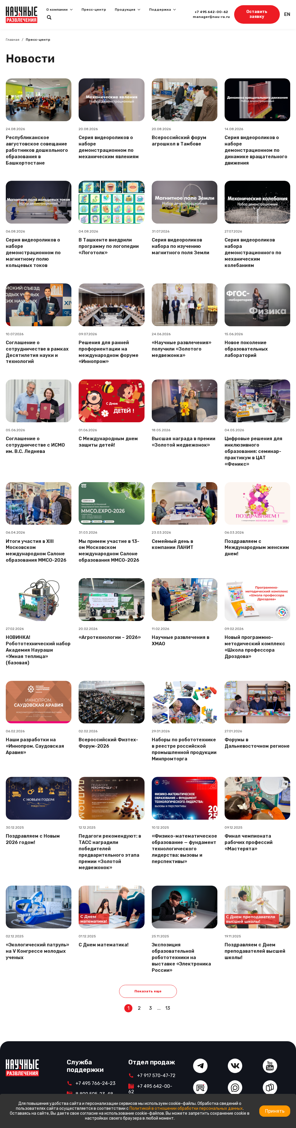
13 (167, 1008)
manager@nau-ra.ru (211, 17)
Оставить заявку (256, 14)
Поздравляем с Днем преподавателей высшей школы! (255, 951)
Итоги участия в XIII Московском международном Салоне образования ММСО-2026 (36, 551)
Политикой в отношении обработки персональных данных (186, 1108)
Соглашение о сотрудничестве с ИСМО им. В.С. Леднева (35, 445)
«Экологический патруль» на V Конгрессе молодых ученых (37, 951)
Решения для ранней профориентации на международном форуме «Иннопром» (108, 352)
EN (287, 14)
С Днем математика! (104, 945)
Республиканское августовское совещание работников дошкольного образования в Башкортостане (37, 150)
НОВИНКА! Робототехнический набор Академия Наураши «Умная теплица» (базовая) (38, 650)
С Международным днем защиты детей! (108, 442)
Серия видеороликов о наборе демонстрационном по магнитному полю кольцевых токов (33, 252)
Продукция (125, 10)
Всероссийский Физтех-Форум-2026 (108, 743)
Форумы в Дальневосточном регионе (257, 743)
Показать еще (148, 991)
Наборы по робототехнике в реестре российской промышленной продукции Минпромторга (184, 749)
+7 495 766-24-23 (95, 1083)
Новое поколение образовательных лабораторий (246, 349)
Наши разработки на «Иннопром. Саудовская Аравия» (35, 746)
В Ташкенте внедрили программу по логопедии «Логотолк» (109, 246)
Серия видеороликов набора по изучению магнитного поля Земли (180, 246)
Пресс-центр (94, 10)
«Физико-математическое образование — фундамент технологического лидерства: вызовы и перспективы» (184, 848)
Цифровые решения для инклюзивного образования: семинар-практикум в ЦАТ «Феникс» (253, 451)
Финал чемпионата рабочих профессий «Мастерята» (249, 842)
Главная (12, 40)
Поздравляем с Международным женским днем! (257, 548)
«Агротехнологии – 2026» (110, 637)
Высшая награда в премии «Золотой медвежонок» (183, 442)
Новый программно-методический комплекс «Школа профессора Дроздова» (255, 647)
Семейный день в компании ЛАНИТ (172, 544)
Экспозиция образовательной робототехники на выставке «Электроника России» (181, 957)
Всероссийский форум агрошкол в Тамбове (179, 141)
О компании (57, 10)
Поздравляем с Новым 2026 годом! (33, 839)
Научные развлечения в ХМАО (180, 640)
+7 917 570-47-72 (156, 1075)
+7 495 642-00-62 (211, 12)
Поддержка (160, 10)
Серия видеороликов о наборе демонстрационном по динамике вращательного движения (256, 150)
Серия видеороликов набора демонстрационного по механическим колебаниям (253, 252)
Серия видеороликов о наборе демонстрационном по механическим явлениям (109, 147)
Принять (274, 1111)
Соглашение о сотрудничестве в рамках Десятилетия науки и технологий (37, 352)
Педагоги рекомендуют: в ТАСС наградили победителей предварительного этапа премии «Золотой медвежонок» (110, 852)
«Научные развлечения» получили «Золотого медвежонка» (181, 349)
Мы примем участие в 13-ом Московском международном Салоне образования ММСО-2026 (109, 551)
